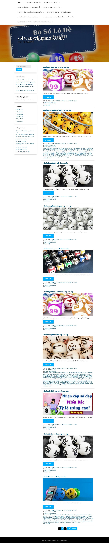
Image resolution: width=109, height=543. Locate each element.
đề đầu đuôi (83, 380)
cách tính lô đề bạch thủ (79, 379)
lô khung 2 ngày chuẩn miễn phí (75, 152)
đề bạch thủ (65, 380)
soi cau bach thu (74, 381)
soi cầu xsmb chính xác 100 (42, 22)
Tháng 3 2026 (19, 121)
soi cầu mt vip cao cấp (51, 2)
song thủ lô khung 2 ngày (62, 157)
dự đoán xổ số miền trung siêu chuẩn (59, 12)
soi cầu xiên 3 (49, 522)
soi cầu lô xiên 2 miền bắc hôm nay (82, 520)
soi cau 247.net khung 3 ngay (56, 155)
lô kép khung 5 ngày (82, 151)
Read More (48, 97)
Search (19, 69)
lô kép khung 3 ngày (59, 151)
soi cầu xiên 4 (69, 522)
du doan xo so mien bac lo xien (83, 514)
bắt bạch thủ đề (61, 379)
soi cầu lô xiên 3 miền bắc (69, 521)
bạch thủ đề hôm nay (58, 374)
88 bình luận (47, 105)
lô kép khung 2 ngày (74, 149)
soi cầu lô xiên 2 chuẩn (54, 520)
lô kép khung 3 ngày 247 (70, 151)
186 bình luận (47, 472)
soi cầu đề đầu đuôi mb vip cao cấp (55, 434)
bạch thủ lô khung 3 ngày (52, 149)
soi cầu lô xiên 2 (79, 518)
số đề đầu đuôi (65, 381)
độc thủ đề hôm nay (24, 22)
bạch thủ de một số (87, 372)
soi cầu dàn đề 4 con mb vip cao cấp (56, 249)
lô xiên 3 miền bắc (80, 517)
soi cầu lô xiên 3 (58, 521)
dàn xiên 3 (72, 514)
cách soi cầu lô (68, 379)
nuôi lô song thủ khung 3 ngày (78, 153)
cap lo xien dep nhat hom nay (51, 514)
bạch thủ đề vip (82, 377)
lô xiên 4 (87, 517)
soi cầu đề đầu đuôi (47, 383)
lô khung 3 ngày (51, 153)
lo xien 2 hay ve (69, 516)
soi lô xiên (75, 522)
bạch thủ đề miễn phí (86, 376)
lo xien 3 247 (63, 517)
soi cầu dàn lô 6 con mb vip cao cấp (56, 67)
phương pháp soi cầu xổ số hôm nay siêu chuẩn (59, 17)
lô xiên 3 (57, 517)
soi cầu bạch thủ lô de (76, 382)
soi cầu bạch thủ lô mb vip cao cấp (55, 163)
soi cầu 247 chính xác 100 (51, 154)
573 (69, 528)
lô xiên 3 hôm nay (70, 517)
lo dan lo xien (57, 516)
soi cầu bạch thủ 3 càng (85, 381)
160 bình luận (47, 201)
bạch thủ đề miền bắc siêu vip (59, 376)
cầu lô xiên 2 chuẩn (64, 514)
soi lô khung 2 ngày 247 (78, 155)
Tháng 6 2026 (19, 114)
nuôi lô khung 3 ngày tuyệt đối (63, 153)
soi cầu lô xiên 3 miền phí (82, 521)
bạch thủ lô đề (52, 379)
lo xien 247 (51, 517)
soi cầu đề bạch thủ (87, 382)
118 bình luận (47, 158)
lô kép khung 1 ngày (64, 149)
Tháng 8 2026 (19, 109)
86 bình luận (47, 286)
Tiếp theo (74, 528)
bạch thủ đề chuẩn (47, 374)
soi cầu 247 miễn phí (63, 154)
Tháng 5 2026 (19, 116)
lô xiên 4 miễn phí (56, 518)
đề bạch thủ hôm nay (74, 380)
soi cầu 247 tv (85, 154)
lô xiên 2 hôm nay (78, 516)
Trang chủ (20, 2)
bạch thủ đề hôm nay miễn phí (71, 374)
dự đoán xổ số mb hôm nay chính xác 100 (30, 12)
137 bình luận (47, 386)
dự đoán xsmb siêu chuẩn (52, 7)
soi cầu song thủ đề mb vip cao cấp (55, 335)
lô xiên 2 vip (46, 517)
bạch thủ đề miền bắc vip (74, 376)
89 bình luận (47, 244)
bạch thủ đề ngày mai (61, 377)
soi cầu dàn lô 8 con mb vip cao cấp (56, 391)
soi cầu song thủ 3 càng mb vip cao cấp (57, 206)
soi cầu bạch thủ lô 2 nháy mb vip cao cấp (58, 292)
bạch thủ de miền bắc (76, 372)
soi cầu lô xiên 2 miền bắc (66, 520)
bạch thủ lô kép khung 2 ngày (75, 148)
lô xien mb (63, 518)
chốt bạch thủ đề (48, 380)
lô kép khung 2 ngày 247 (86, 149)
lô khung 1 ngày (54, 152)
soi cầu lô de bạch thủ (83, 383)
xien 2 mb (80, 522)
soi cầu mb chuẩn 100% (50, 102)
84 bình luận (47, 429)
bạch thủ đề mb (83, 374)
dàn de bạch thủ (57, 380)
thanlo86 (69, 385)
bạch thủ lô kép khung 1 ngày (60, 148)
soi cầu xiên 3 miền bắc (59, 522)
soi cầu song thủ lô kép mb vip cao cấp (57, 110)
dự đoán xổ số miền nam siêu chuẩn (28, 7)
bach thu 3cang (48, 372)
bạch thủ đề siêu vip (73, 377)
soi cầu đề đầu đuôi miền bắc (60, 383)
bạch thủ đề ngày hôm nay (49, 377)
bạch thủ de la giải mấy (65, 372)
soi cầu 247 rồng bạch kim (75, 154)
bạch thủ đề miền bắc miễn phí (75, 375)
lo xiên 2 (63, 516)
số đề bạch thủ (58, 381)
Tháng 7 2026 (19, 112)
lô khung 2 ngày (62, 152)
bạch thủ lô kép (48, 148)
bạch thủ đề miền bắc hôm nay (58, 375)
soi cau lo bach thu (73, 383)
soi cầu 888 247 (67, 155)
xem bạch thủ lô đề (76, 385)
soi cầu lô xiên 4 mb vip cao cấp (54, 477)
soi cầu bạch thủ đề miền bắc (63, 382)
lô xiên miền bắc (71, 518)
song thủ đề (87, 155)
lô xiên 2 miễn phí (87, 516)
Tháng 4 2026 (19, 118)
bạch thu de (56, 372)
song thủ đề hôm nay (61, 385)
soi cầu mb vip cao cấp (34, 2)
